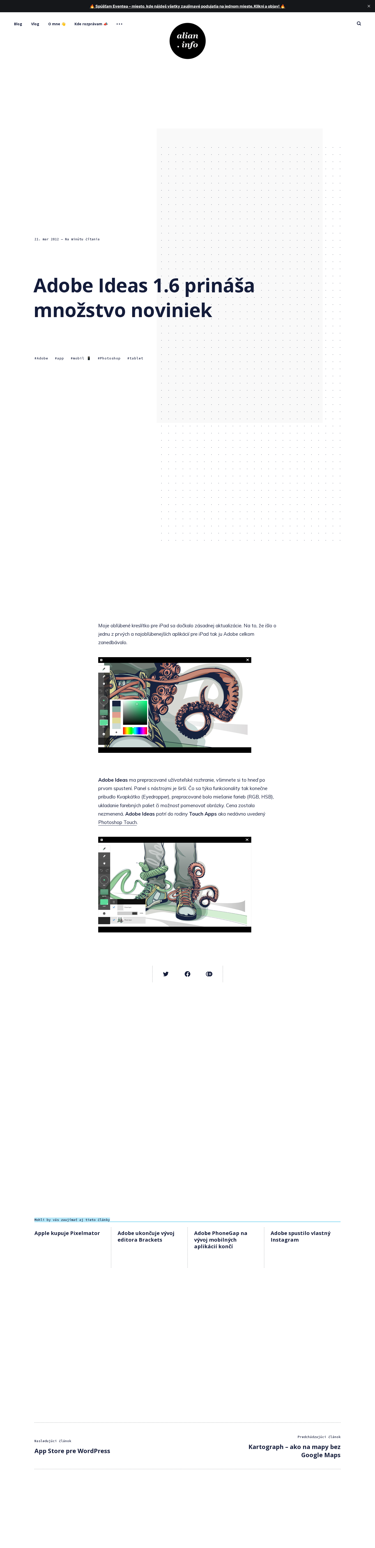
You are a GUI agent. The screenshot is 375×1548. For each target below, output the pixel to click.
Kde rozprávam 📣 (91, 23)
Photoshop (110, 358)
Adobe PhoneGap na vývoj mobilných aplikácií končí (220, 1240)
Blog (18, 23)
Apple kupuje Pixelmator (67, 1233)
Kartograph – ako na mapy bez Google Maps (294, 1450)
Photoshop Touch (117, 822)
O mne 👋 (57, 23)
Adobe (42, 358)
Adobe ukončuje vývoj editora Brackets (146, 1236)
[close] (369, 6)
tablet (136, 358)
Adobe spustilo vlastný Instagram (300, 1236)
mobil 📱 (82, 358)
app (60, 358)
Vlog (35, 23)
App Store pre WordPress (72, 1450)
